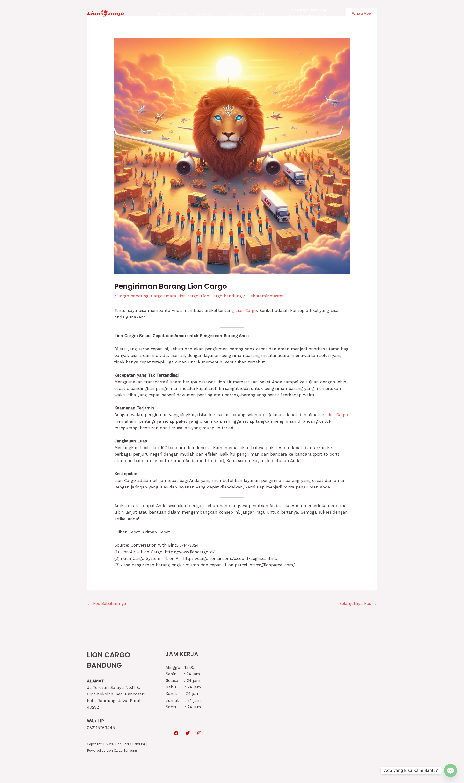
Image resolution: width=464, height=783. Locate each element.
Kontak (258, 13)
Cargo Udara (163, 296)
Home (163, 13)
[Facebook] (176, 733)
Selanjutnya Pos (358, 603)
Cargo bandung (133, 296)
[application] (215, 13)
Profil (182, 13)
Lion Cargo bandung (221, 296)
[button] (361, 13)
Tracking (234, 13)
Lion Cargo (246, 310)
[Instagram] (199, 733)
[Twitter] (188, 733)
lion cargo (188, 296)
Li (172, 355)
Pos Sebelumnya (106, 603)
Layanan (204, 13)
